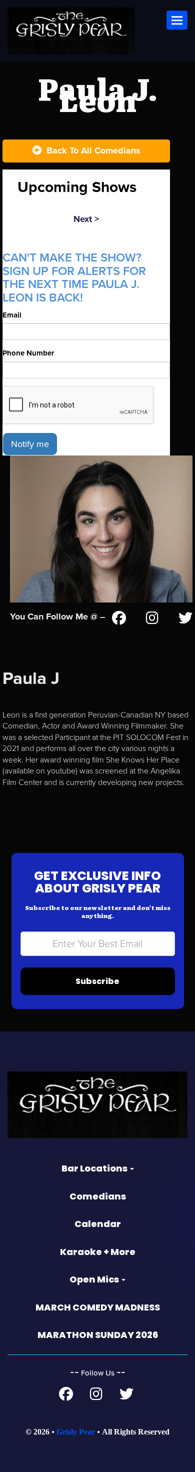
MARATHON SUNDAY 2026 (98, 1334)
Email (12, 315)
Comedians (98, 1196)
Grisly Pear (75, 1432)
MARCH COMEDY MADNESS (98, 1307)
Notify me (30, 444)
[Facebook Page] (119, 620)
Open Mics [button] (95, 1279)
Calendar (97, 1224)
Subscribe (98, 981)
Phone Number (28, 353)
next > (86, 219)
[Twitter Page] (185, 620)
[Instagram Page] (152, 620)
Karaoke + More (98, 1252)
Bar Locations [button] (95, 1168)
